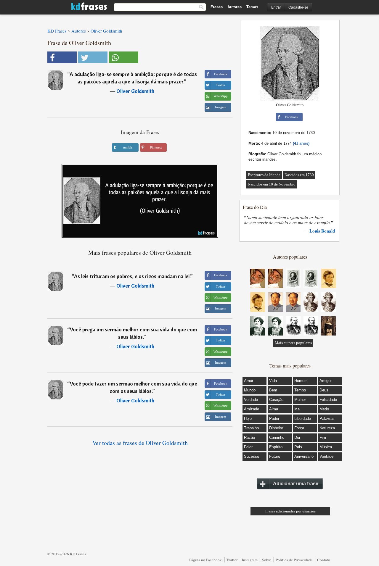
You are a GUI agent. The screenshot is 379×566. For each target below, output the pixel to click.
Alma (273, 409)
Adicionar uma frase (295, 483)
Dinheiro (276, 428)
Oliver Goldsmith (135, 91)
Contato (323, 559)
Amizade (251, 409)
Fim (322, 437)
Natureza (327, 428)
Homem (301, 380)
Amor (248, 380)
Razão (249, 437)
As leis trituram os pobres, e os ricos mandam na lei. (132, 276)
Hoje (248, 418)
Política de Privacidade (294, 559)
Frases (217, 7)
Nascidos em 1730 (299, 174)
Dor (297, 437)
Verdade (251, 399)
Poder (274, 418)
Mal (297, 409)
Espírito (275, 447)
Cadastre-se (298, 6)
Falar (248, 447)
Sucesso (251, 456)
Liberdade (302, 418)
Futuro (274, 456)
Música (325, 447)
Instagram (250, 559)
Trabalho (251, 428)
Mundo (250, 390)
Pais (298, 447)
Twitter (231, 559)
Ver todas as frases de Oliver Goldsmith (140, 443)
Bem (273, 390)
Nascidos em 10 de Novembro (272, 184)
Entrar (276, 6)
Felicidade (328, 399)
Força (299, 428)
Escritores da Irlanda (264, 174)
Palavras (327, 418)
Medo (324, 409)
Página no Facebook (205, 559)
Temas (252, 7)
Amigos (326, 380)
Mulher (300, 399)
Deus (323, 390)
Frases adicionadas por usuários (290, 511)
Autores (234, 7)
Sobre (266, 559)
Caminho (276, 437)
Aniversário (304, 456)
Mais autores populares (293, 343)
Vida (273, 380)
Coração (276, 399)
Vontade (326, 456)
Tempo (300, 390)
